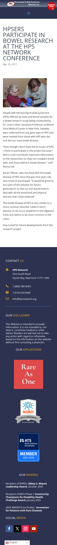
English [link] (13, 542)
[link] (28, 424)
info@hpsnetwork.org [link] (24, 299)
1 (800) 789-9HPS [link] (22, 286)
